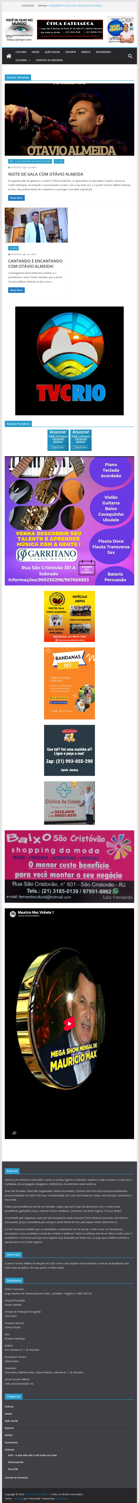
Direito (86, 52)
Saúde (35, 52)
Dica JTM (13, 1469)
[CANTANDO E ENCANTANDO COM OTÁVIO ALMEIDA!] (36, 225)
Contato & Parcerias (49, 60)
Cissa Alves (31, 167)
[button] (29, 60)
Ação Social (52, 52)
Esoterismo (103, 52)
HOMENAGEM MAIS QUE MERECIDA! (68, 5)
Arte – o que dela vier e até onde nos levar (32, 1455)
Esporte (71, 52)
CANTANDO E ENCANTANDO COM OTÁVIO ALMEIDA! (35, 263)
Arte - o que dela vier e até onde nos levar (30, 161)
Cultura (21, 52)
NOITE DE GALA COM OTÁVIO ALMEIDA (45, 174)
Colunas (21, 60)
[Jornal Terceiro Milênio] (9, 56)
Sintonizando (16, 1462)
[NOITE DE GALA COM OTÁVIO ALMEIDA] (69, 119)
